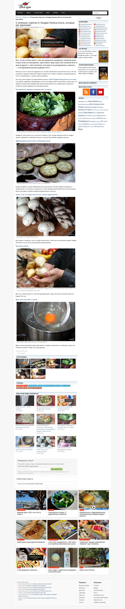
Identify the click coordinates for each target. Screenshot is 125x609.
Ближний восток (85, 29)
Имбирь (81, 110)
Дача (101, 107)
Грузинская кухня (85, 36)
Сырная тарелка (84, 539)
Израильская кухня (86, 38)
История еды (95, 109)
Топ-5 (25, 385)
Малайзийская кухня (101, 28)
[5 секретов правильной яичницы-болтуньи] (67, 400)
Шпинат (102, 126)
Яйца (80, 129)
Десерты (82, 590)
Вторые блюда (84, 585)
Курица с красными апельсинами (42, 584)
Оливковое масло (87, 118)
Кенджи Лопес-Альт (34, 388)
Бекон (100, 101)
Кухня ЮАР (99, 43)
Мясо (104, 115)
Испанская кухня (85, 43)
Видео (81, 509)
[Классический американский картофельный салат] (25, 419)
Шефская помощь (54, 567)
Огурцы (80, 118)
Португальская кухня (101, 33)
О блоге (96, 585)
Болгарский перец (84, 104)
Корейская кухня (100, 26)
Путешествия (21, 509)
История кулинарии (103, 109)
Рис (102, 121)
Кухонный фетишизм (101, 597)
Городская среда (90, 107)
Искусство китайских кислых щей (42, 587)
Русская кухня (100, 35)
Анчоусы (86, 101)
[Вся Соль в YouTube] (100, 95)
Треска (103, 124)
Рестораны (98, 121)
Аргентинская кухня (86, 28)
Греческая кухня (85, 35)
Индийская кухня (85, 40)
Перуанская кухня (101, 31)
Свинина (86, 124)
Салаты (81, 600)
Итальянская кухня (86, 45)
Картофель (89, 112)
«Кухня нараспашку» (92, 69)
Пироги (105, 118)
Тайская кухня (100, 36)
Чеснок (57, 385)
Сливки (91, 124)
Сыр (99, 124)
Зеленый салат (49, 385)
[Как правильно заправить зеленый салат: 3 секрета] (67, 419)
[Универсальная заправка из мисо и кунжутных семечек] (25, 441)
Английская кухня (85, 26)
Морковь (100, 115)
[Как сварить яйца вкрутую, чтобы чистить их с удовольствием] (46, 441)
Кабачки (80, 112)
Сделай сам (20, 539)
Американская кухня (86, 24)
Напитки (82, 597)
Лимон (86, 115)
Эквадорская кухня (101, 42)
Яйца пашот (66, 385)
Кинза (95, 112)
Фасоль (89, 126)
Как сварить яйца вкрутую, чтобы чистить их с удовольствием (45, 449)
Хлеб (92, 126)
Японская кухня (100, 45)
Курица (81, 115)
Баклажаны (33, 385)
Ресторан (92, 121)
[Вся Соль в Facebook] (93, 95)
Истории (51, 509)
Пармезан (94, 118)
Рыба (105, 121)
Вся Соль (19, 17)
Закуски (81, 595)
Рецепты (26, 17)
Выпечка (82, 588)
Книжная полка (53, 539)
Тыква (85, 126)
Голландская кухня (86, 33)
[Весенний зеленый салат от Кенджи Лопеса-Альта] (46, 400)
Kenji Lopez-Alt (22, 388)
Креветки (100, 112)
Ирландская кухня (86, 42)
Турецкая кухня (100, 38)
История (87, 110)
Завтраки (82, 593)
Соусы (81, 602)
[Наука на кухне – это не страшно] (25, 400)
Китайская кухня (100, 24)
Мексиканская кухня (101, 29)
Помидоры (83, 121)
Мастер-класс (92, 115)
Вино (81, 567)
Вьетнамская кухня (86, 31)
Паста (100, 118)
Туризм (80, 126)
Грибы (40, 385)
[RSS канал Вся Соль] (86, 95)
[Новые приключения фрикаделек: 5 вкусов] (67, 441)
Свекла (80, 124)
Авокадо (80, 101)
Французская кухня (101, 40)
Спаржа (95, 124)
